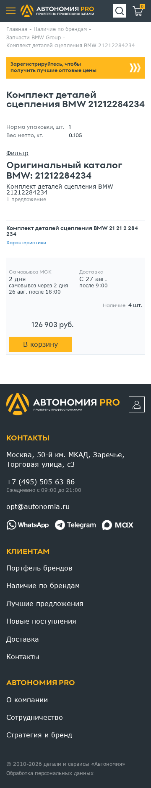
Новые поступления (41, 621)
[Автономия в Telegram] (75, 525)
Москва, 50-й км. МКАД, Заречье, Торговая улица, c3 (65, 459)
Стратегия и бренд (39, 735)
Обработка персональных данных (50, 773)
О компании (27, 700)
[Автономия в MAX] (117, 525)
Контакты (27, 438)
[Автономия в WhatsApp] (27, 525)
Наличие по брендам (43, 585)
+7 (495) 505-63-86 (40, 482)
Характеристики (26, 243)
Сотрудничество (34, 717)
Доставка (22, 639)
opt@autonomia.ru (38, 506)
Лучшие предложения (44, 603)
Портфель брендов (39, 568)
